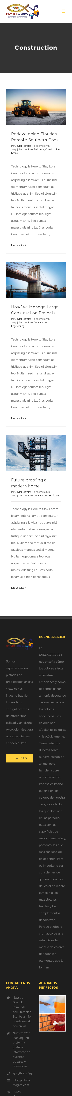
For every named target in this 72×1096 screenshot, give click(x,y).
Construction (52, 149)
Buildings (39, 149)
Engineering (17, 326)
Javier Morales (23, 146)
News (14, 153)
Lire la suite (17, 245)
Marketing (54, 495)
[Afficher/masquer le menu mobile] (64, 11)
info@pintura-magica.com (21, 1083)
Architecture (26, 149)
